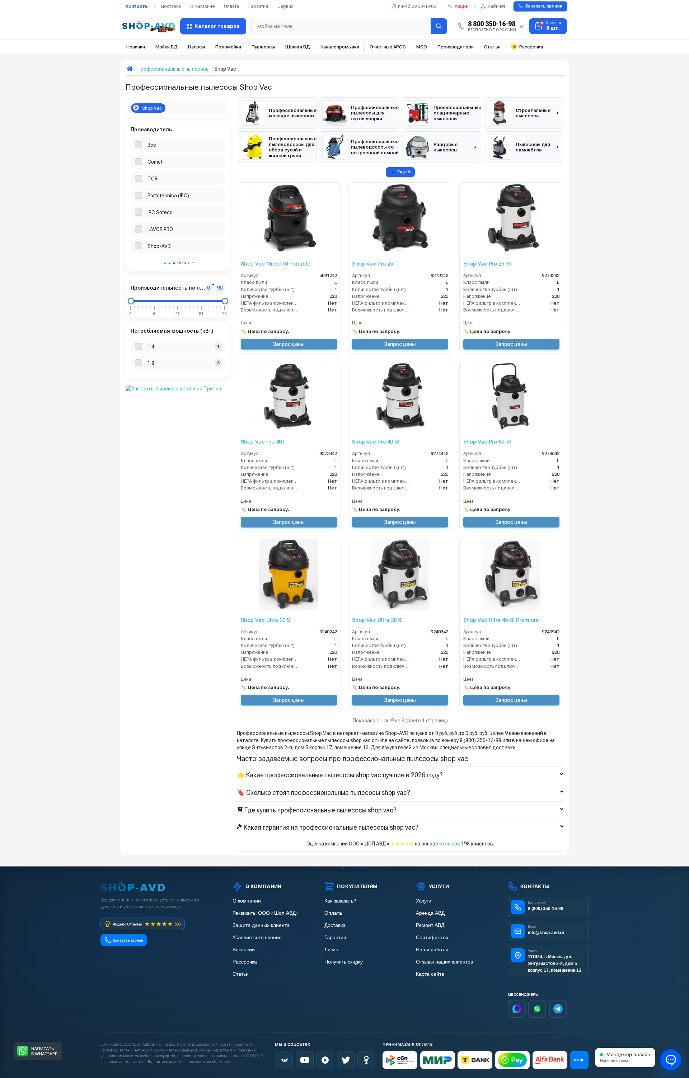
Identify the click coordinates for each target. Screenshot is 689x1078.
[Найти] (439, 26)
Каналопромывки (339, 47)
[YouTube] (305, 1060)
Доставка (170, 6)
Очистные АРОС (388, 47)
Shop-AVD (159, 246)
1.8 (150, 363)
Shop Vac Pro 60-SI (487, 442)
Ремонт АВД (430, 925)
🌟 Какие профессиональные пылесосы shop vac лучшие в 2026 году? (340, 775)
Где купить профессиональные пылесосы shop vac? (320, 810)
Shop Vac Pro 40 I (263, 442)
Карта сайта (430, 974)
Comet (155, 162)
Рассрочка (531, 47)
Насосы (196, 47)
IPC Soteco (160, 212)
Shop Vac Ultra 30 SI (377, 620)
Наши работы (432, 949)
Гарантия (258, 6)
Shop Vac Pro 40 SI (375, 442)
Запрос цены (289, 344)
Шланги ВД (297, 47)
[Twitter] (346, 1060)
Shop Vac (152, 108)
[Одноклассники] (366, 1060)
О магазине (202, 6)
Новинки (135, 47)
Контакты (137, 6)
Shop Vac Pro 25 (372, 264)
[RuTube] (325, 1060)
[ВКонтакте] (284, 1060)
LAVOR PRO (160, 229)
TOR (152, 179)
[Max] (517, 1009)
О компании (247, 901)
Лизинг (332, 949)
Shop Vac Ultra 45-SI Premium (501, 620)
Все (151, 145)
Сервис (285, 6)
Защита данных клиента (261, 925)
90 (219, 288)
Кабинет (496, 6)
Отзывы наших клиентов (444, 962)
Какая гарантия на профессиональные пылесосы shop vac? (331, 827)
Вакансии (244, 949)
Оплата (231, 6)
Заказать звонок (543, 6)
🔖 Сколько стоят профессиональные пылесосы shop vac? (323, 792)
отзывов (449, 844)
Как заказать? (340, 901)
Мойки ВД (166, 47)
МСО (421, 47)
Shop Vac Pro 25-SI (487, 264)
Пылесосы (263, 47)
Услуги (423, 901)
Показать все (176, 262)
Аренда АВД (430, 913)
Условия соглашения (257, 937)
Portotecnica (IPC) (168, 195)
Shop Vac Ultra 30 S (265, 620)
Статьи (492, 47)
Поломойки (228, 47)
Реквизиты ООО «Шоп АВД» (266, 913)
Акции (462, 6)
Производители (455, 47)
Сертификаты (432, 937)
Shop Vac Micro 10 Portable (275, 264)
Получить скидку (343, 962)
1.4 (150, 347)
